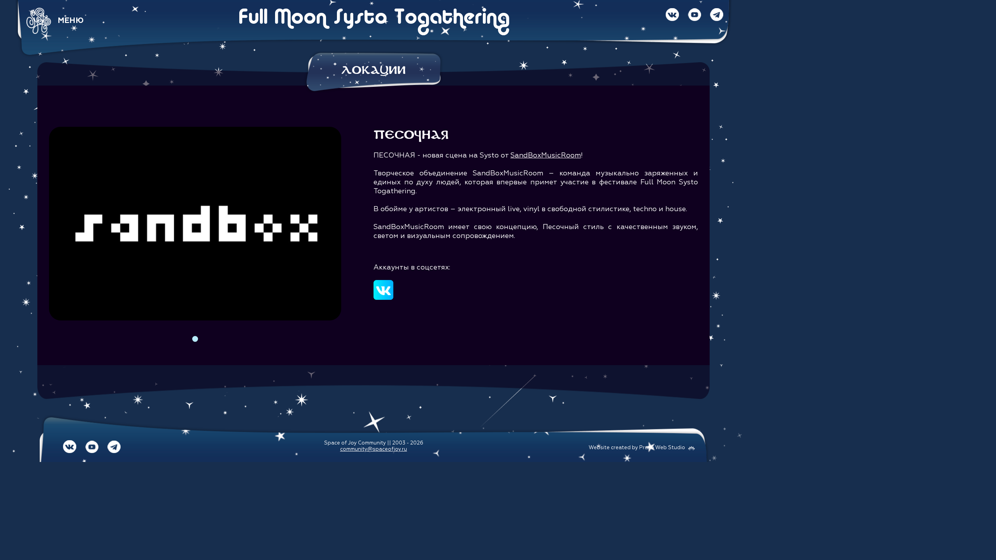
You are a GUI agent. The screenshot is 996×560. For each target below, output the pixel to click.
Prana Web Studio (662, 447)
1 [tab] (195, 339)
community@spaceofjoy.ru (373, 449)
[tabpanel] (195, 224)
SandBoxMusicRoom (545, 155)
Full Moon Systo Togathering (373, 18)
